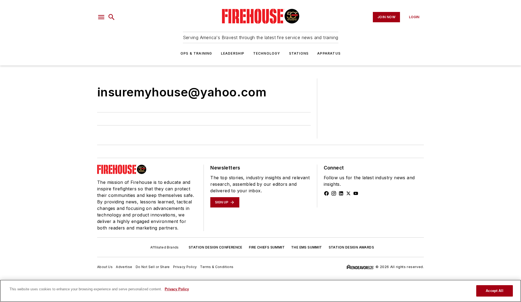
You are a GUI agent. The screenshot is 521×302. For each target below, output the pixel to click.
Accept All (494, 291)
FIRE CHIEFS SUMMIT (267, 247)
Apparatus (329, 53)
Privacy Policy (185, 267)
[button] (101, 17)
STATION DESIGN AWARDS (351, 247)
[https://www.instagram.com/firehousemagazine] (333, 193)
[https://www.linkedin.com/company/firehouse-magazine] (341, 193)
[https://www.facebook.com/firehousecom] (326, 193)
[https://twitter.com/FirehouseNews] (348, 193)
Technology (266, 53)
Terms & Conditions (216, 267)
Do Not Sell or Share (153, 267)
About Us (105, 267)
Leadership (232, 53)
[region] (260, 291)
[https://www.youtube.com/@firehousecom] (355, 193)
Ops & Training (196, 53)
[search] (111, 17)
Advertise (124, 267)
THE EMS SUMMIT (306, 247)
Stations (299, 53)
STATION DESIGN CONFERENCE (215, 247)
